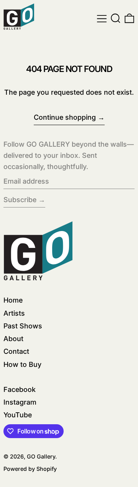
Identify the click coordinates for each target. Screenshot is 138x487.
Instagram (19, 402)
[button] (115, 19)
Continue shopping (65, 117)
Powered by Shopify (30, 468)
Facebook (19, 389)
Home (13, 300)
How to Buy (22, 364)
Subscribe (19, 200)
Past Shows (22, 326)
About (13, 339)
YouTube (17, 415)
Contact (16, 351)
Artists (14, 313)
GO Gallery (41, 456)
